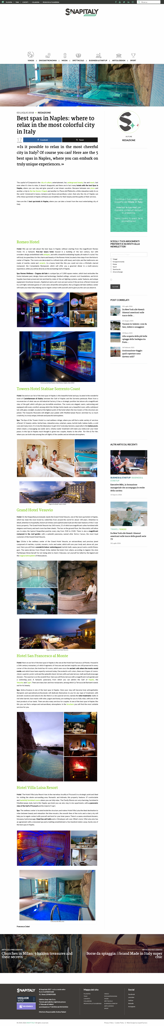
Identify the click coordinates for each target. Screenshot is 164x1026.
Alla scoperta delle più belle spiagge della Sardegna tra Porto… (134, 339)
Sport (133, 60)
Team (17, 2)
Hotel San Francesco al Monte (42, 656)
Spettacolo (78, 60)
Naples (91, 680)
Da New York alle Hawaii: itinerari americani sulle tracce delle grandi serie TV (128, 536)
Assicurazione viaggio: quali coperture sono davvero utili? (132, 353)
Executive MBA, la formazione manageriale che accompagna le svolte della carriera (127, 487)
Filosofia (9, 2)
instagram (131, 1006)
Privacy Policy (109, 1023)
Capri (29, 682)
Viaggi (31, 60)
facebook (131, 994)
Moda (64, 60)
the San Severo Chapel (38, 191)
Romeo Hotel (28, 242)
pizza (92, 188)
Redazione (128, 140)
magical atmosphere (27, 556)
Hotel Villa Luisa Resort (37, 788)
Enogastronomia (48, 60)
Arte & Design (118, 60)
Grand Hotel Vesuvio (35, 510)
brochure (70, 704)
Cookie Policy (119, 1023)
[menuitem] (9, 2)
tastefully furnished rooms (30, 800)
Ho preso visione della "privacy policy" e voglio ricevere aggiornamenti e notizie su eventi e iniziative (128, 281)
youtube (131, 997)
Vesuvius (20, 682)
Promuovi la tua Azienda (51, 2)
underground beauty (75, 182)
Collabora (35, 2)
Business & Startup (98, 60)
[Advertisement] (82, 35)
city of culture (46, 182)
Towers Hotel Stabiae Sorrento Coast (48, 389)
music (92, 182)
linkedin (131, 1003)
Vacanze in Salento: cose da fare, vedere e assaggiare (134, 326)
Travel (114, 529)
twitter (130, 1000)
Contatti (25, 2)
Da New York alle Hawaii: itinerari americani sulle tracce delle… (133, 312)
